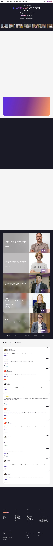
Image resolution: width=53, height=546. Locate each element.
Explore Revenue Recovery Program (43, 74)
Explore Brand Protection (7, 43)
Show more (5, 355)
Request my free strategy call (26, 109)
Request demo (23, 15)
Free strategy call (29, 15)
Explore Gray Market (6, 77)
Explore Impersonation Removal (31, 44)
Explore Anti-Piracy (18, 74)
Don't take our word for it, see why (7, 344)
